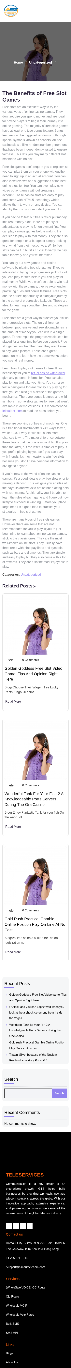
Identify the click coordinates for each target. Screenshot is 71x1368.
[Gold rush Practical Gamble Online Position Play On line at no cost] (35, 875)
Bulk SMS (12, 1304)
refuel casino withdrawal (48, 373)
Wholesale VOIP (16, 1286)
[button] (63, 11)
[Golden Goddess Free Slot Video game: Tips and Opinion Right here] (35, 625)
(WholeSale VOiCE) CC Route (25, 1268)
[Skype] (30, 1207)
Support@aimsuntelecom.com (25, 1248)
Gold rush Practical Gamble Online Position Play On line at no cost (35, 924)
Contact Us (13, 1361)
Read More (13, 701)
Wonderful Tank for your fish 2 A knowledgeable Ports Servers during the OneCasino (34, 799)
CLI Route (12, 1277)
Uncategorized (40, 62)
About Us (12, 1343)
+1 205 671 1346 (16, 1238)
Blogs (9, 1334)
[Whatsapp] (23, 1207)
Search (11, 1079)
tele (11, 660)
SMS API (12, 1313)
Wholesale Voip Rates (20, 1295)
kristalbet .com (12, 411)
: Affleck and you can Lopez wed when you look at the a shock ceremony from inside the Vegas (36, 1012)
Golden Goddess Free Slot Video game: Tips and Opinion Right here (33, 673)
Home (18, 62)
